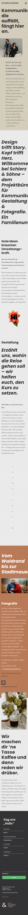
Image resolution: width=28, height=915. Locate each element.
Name (5, 832)
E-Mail (5, 848)
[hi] (14, 311)
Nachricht (5, 873)
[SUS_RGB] (10, 3)
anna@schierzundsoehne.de (12, 669)
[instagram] (3, 683)
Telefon (6, 855)
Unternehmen (7, 840)
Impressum (5, 897)
